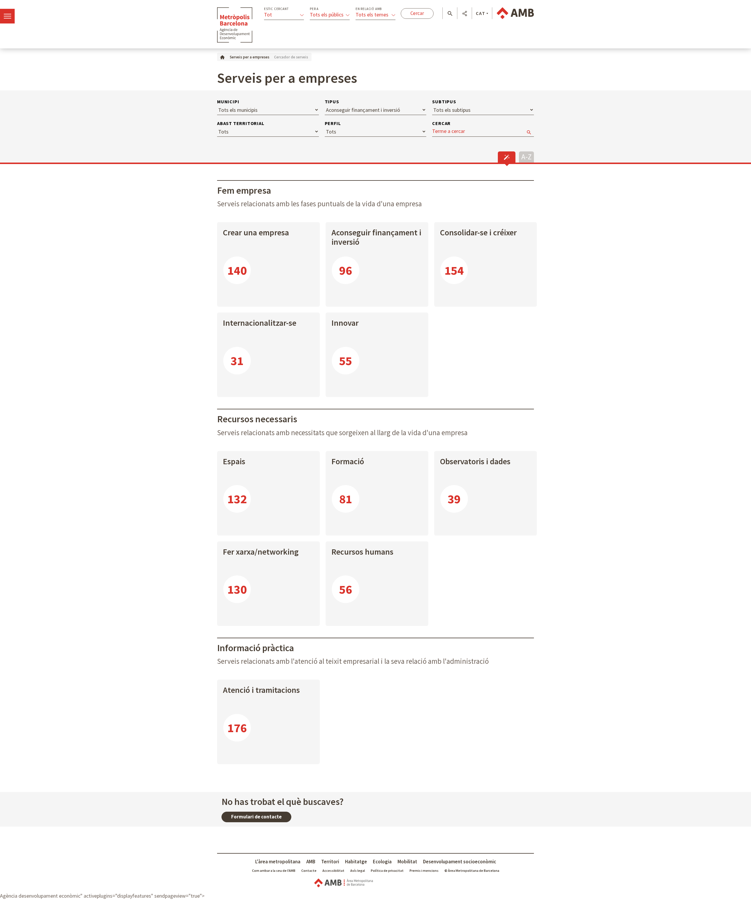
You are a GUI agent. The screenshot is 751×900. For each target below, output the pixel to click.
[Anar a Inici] (222, 57)
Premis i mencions (424, 870)
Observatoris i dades (475, 461)
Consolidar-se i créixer (478, 232)
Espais (234, 461)
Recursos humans (362, 551)
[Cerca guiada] (506, 157)
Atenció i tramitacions (261, 690)
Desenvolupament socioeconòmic (459, 861)
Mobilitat (407, 861)
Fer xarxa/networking (261, 551)
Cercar (441, 123)
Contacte (309, 870)
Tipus (332, 101)
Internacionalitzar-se (259, 323)
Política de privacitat (387, 870)
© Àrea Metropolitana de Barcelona (471, 870)
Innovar (344, 323)
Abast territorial (240, 123)
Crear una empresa (256, 232)
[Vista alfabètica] (526, 156)
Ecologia (382, 861)
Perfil (333, 123)
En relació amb (369, 9)
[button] (450, 13)
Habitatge (356, 861)
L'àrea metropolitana (277, 861)
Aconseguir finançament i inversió (376, 237)
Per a (314, 9)
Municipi (228, 101)
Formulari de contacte (256, 816)
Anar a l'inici (234, 25)
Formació (347, 461)
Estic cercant (276, 9)
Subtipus (444, 101)
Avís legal (357, 870)
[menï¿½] (7, 16)
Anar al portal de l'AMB (515, 13)
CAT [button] (481, 13)
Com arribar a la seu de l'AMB (273, 870)
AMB (310, 861)
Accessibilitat (333, 870)
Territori (330, 861)
